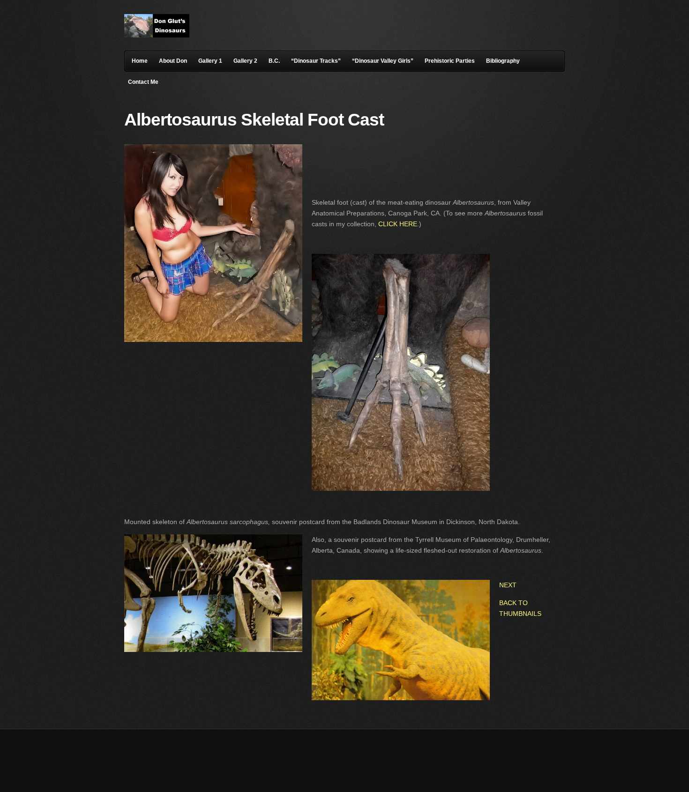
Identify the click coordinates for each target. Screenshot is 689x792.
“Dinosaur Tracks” (316, 61)
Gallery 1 (210, 61)
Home (140, 61)
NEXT (508, 585)
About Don (173, 61)
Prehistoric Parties (450, 61)
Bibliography (503, 61)
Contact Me (143, 82)
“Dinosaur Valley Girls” (382, 61)
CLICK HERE (397, 224)
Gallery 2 (245, 61)
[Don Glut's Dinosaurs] (156, 35)
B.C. (274, 61)
